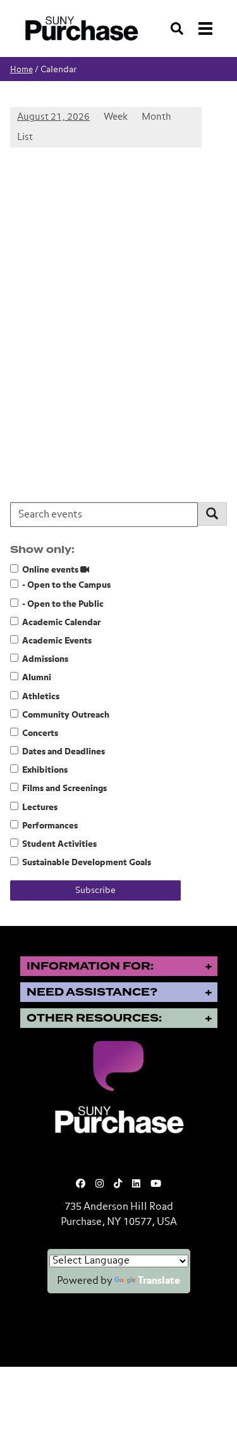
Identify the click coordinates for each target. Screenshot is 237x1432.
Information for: (90, 966)
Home (21, 70)
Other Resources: (94, 1018)
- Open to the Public (63, 604)
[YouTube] (156, 1184)
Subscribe (95, 890)
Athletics (40, 696)
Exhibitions (45, 770)
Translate (159, 1281)
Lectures (40, 807)
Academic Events (57, 641)
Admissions (45, 659)
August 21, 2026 (53, 117)
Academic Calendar (61, 622)
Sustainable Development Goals (86, 862)
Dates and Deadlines (63, 751)
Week (116, 117)
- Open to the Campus (66, 585)
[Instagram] (100, 1184)
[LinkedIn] (136, 1184)
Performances (50, 825)
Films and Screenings (64, 788)
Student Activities (59, 844)
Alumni (36, 677)
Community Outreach (65, 715)
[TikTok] (118, 1184)
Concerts (40, 733)
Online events (51, 570)
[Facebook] (80, 1184)
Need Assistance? (92, 992)
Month (156, 117)
